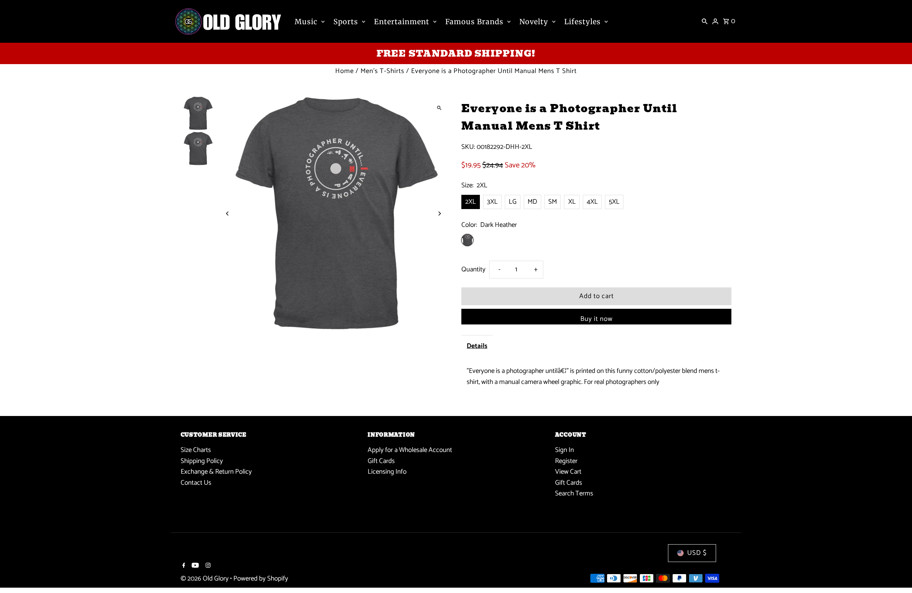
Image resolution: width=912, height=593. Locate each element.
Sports (345, 21)
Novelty (533, 21)
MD (532, 201)
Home (344, 71)
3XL (492, 201)
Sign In (564, 450)
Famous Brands (474, 21)
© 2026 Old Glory (205, 578)
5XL (614, 201)
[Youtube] (194, 566)
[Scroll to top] (897, 574)
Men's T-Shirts (382, 71)
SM (552, 201)
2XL (470, 201)
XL (572, 201)
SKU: (468, 147)
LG (513, 201)
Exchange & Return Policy (216, 471)
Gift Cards (381, 461)
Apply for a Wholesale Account (410, 450)
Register (566, 461)
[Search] (704, 21)
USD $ (697, 552)
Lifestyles (582, 21)
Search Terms (574, 493)
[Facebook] (183, 566)
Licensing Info (387, 471)
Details (477, 346)
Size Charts (196, 450)
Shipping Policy (202, 461)
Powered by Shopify (260, 578)
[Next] (439, 214)
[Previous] (228, 214)
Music (306, 21)
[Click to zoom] (439, 108)
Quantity (473, 269)
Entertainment (401, 21)
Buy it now (596, 318)
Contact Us (196, 482)
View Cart (568, 471)
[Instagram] (207, 566)
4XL (592, 201)
